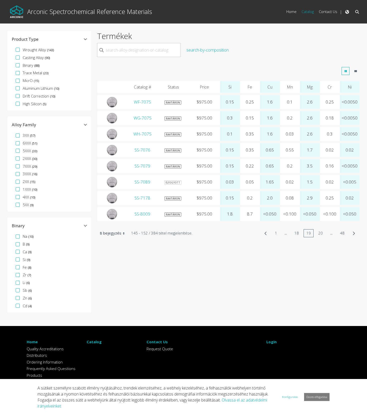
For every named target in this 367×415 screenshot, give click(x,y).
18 (298, 233)
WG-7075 (143, 118)
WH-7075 (142, 134)
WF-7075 (142, 102)
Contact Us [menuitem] (328, 11)
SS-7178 (142, 198)
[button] (49, 39)
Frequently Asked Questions (51, 368)
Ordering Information (45, 362)
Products (34, 375)
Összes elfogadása (316, 397)
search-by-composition (207, 50)
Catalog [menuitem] (308, 11)
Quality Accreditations (45, 348)
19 (310, 233)
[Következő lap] (354, 233)
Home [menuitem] (291, 11)
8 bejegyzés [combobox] (110, 233)
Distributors (37, 355)
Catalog (94, 341)
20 (322, 233)
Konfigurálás (290, 397)
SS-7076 (142, 150)
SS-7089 (142, 182)
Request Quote (160, 348)
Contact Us (157, 341)
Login (271, 341)
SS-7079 (142, 166)
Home (32, 341)
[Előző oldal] (265, 233)
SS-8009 (142, 214)
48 (343, 233)
